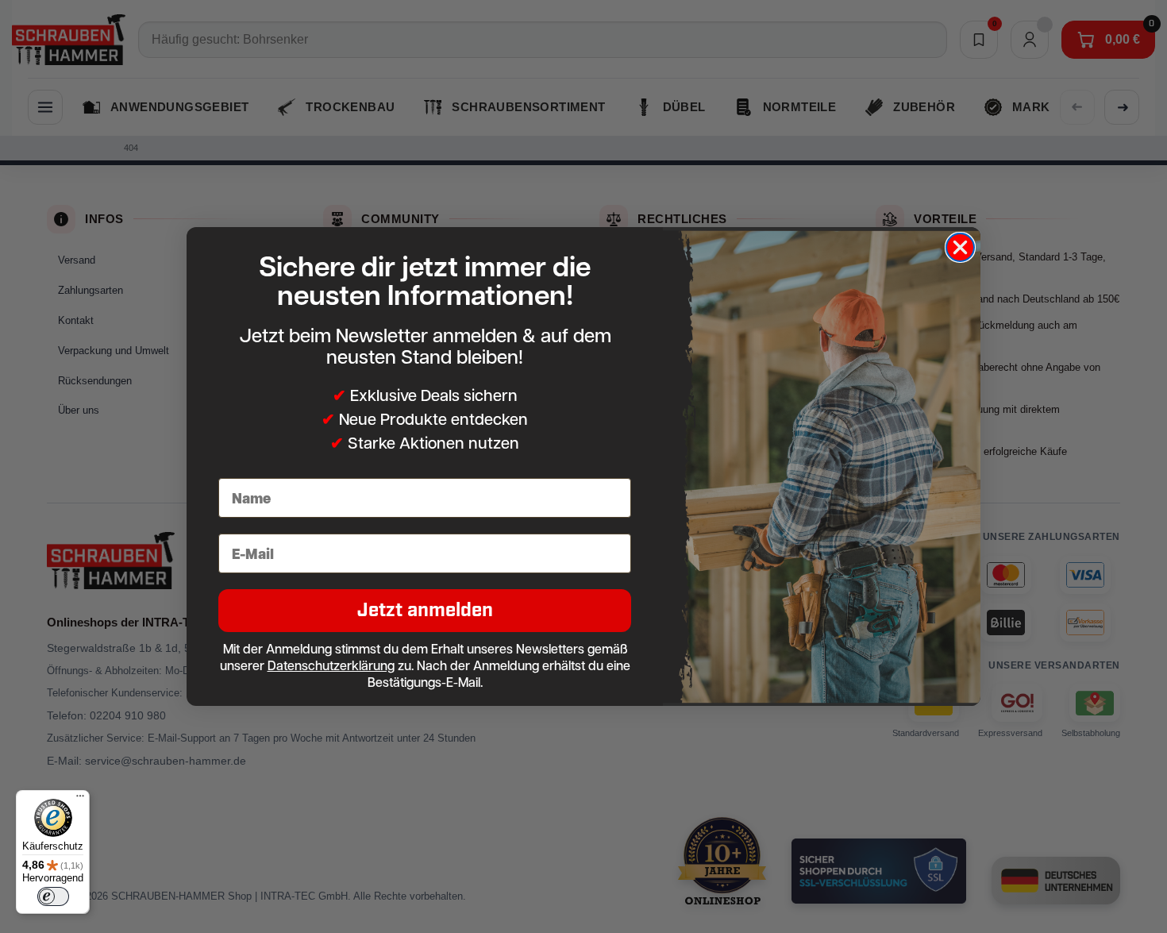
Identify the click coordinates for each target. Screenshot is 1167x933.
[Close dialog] (960, 247)
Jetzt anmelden (425, 610)
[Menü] (80, 799)
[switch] (53, 896)
